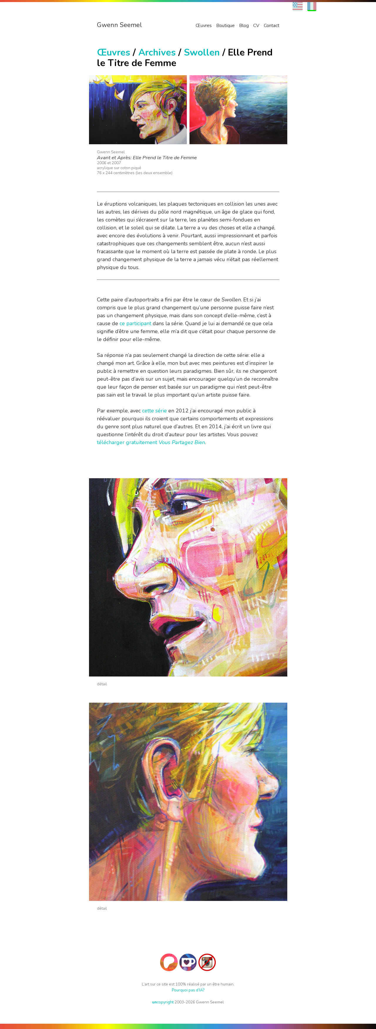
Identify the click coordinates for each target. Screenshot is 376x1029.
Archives (157, 52)
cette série (154, 410)
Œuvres (204, 25)
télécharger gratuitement (151, 442)
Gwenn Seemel (119, 25)
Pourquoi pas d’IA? (188, 990)
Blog (244, 25)
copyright (163, 1002)
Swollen (202, 52)
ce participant (135, 323)
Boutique (225, 25)
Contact (271, 25)
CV (256, 25)
